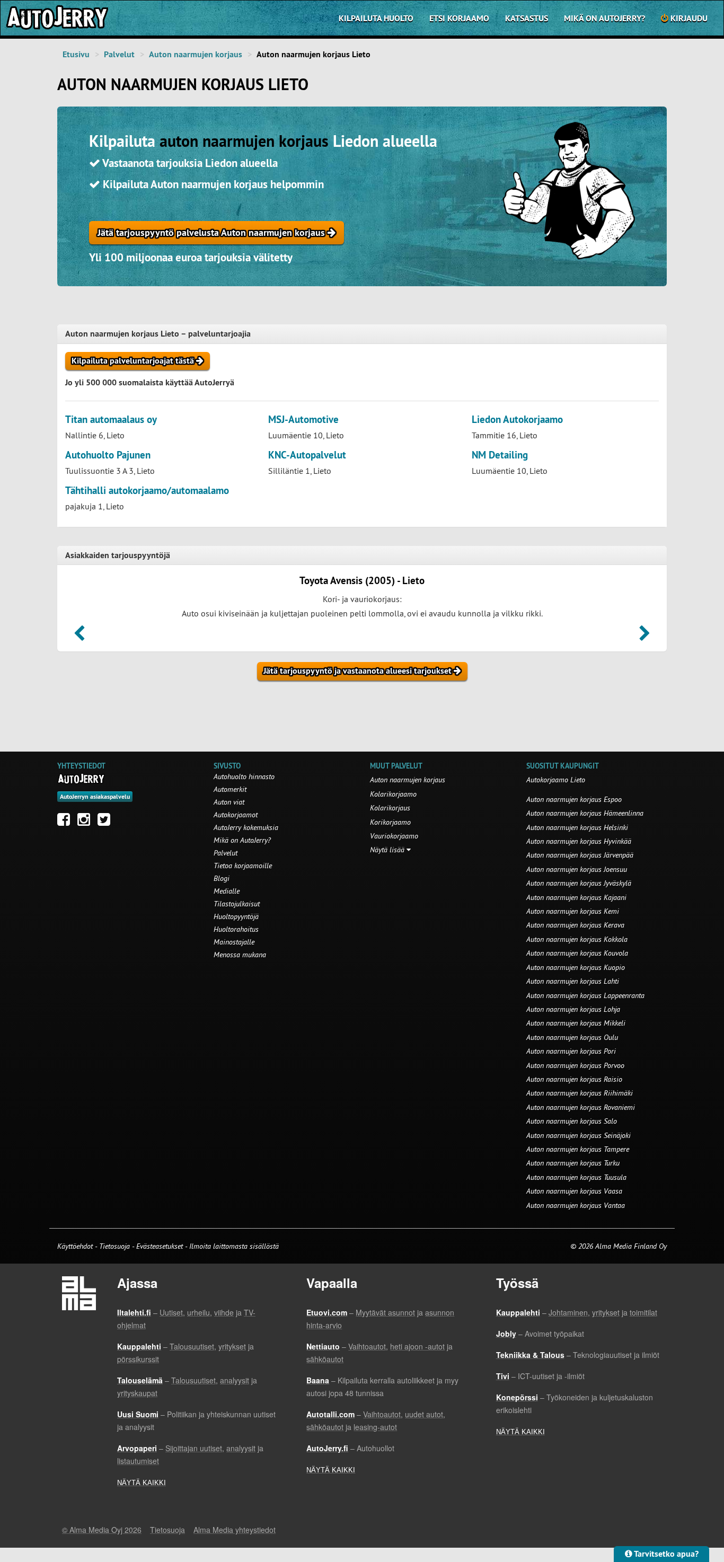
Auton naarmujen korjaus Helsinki (577, 827)
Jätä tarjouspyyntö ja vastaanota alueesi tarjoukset (358, 670)
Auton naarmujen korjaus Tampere (577, 1149)
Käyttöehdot (76, 1246)
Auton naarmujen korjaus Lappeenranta (585, 995)
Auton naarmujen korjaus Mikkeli (575, 1023)
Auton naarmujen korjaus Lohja (573, 1009)
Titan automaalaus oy (111, 419)
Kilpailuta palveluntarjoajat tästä (134, 360)
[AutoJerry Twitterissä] (107, 822)
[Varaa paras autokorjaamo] (81, 778)
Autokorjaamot (236, 814)
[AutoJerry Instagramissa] (86, 822)
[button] (79, 636)
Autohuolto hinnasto (244, 776)
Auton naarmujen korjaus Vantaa (575, 1205)
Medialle (227, 891)
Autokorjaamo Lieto (555, 779)
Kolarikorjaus (390, 808)
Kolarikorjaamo (393, 794)
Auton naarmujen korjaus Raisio (574, 1079)
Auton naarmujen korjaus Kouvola (577, 953)
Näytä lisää (388, 849)
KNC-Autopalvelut (307, 455)
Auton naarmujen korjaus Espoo (574, 799)
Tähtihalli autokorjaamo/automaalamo (147, 490)
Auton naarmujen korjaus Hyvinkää (578, 841)
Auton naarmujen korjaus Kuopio (575, 967)
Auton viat (229, 802)
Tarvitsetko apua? (665, 1553)
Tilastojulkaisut (237, 903)
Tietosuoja (114, 1246)
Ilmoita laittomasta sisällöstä (234, 1246)
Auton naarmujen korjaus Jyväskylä (578, 883)
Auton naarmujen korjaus (195, 54)
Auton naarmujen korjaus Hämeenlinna (584, 813)
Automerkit (230, 789)
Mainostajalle (234, 942)
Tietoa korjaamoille (243, 865)
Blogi (221, 878)
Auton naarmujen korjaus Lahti (572, 981)
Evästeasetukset (159, 1246)
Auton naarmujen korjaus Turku (573, 1163)
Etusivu (76, 54)
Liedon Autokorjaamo (517, 419)
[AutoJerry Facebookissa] (66, 822)
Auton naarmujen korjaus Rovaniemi (580, 1107)
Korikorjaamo (390, 822)
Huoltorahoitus (236, 929)
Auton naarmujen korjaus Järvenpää (579, 855)
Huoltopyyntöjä (236, 916)
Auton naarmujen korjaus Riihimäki (579, 1093)
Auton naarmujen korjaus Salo (571, 1121)
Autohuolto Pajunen (108, 455)
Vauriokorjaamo (394, 836)
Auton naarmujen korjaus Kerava (575, 925)
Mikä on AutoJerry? (604, 18)
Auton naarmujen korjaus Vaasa (574, 1191)
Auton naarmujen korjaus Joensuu (576, 869)
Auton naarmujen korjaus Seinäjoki (578, 1135)
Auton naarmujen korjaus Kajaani (576, 897)
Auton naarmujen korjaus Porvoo (575, 1065)
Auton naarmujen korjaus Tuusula (576, 1177)
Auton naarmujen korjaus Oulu (572, 1037)
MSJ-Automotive (303, 419)
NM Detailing (500, 455)
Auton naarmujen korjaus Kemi (572, 911)
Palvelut (119, 54)
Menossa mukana (240, 954)
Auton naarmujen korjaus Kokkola (577, 939)
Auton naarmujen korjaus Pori (571, 1051)
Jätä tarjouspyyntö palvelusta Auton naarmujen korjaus (213, 232)
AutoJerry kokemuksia (246, 827)
